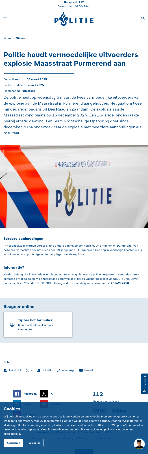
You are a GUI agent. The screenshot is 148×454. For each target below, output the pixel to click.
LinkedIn (44, 370)
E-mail (86, 370)
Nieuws (21, 38)
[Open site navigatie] (5, 19)
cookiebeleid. (12, 433)
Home (8, 38)
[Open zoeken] (143, 19)
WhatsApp (65, 370)
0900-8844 (83, 6)
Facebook (13, 370)
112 (81, 2)
